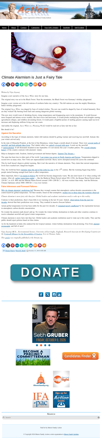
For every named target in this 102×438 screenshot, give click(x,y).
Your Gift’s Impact (51, 28)
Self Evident (79, 28)
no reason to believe (27, 175)
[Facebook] (4, 84)
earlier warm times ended (24, 178)
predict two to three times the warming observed (81, 192)
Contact (24, 28)
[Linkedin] (31, 84)
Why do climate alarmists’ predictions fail (17, 190)
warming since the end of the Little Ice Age (37, 169)
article (7, 237)
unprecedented (8, 147)
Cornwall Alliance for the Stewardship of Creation (23, 234)
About (13, 28)
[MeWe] (17, 84)
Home (4, 28)
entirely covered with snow (59, 145)
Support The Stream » (66, 153)
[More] (44, 84)
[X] (8, 84)
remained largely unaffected (68, 205)
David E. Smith (20, 251)
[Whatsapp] (26, 84)
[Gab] (22, 84)
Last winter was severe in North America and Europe (60, 157)
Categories (35, 28)
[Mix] (35, 84)
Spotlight (66, 28)
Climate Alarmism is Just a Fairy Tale (32, 77)
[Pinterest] (13, 84)
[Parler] (40, 84)
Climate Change (10, 251)
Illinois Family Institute (71, 434)
